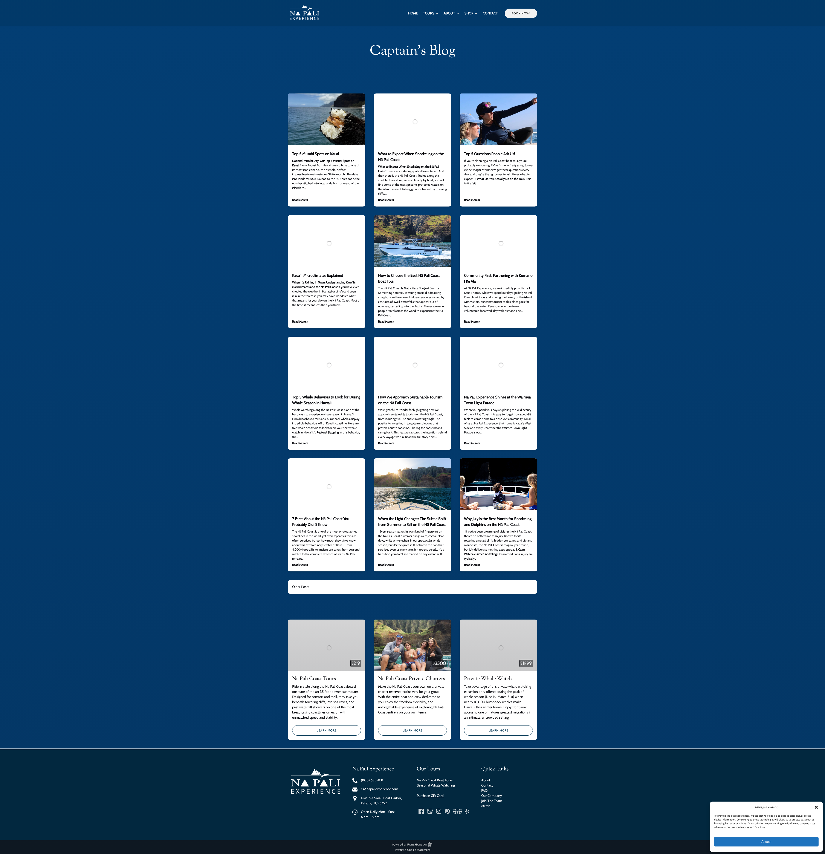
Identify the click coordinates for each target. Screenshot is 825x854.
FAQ (484, 790)
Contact (490, 13)
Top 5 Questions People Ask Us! (489, 154)
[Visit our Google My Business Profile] (430, 811)
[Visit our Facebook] (421, 811)
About (485, 780)
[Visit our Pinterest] (447, 811)
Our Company (491, 796)
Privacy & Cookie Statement (412, 850)
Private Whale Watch (488, 679)
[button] (816, 807)
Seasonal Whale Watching (436, 785)
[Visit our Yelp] (467, 811)
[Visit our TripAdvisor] (457, 811)
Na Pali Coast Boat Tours (435, 780)
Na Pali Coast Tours (314, 679)
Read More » (300, 200)
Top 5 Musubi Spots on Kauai (315, 154)
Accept (766, 841)
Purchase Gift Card (430, 796)
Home (413, 13)
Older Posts (300, 587)
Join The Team (491, 801)
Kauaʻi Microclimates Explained (317, 275)
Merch (485, 806)
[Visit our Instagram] (438, 811)
